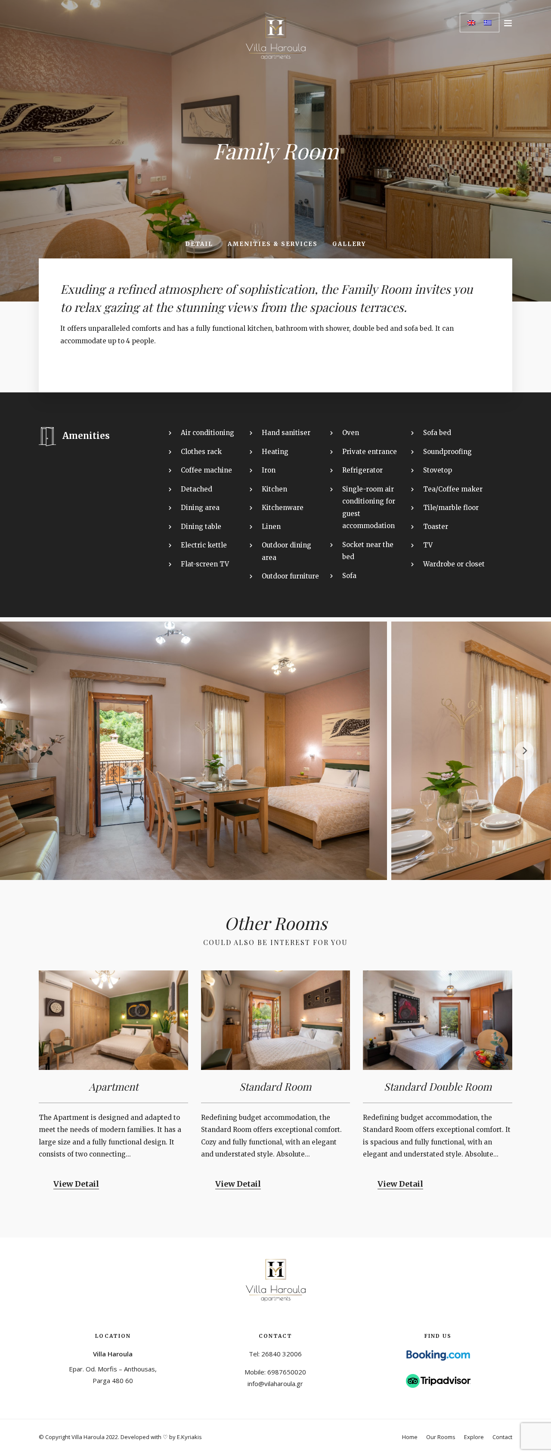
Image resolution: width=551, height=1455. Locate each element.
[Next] (524, 750)
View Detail (76, 1184)
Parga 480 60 (113, 1380)
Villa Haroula (113, 1353)
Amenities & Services (273, 244)
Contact (502, 1437)
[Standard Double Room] (437, 1020)
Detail (199, 244)
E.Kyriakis (189, 1437)
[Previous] (26, 750)
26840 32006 (281, 1353)
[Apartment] (113, 1020)
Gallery (349, 244)
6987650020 (286, 1372)
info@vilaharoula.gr (275, 1383)
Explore (474, 1437)
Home (410, 1437)
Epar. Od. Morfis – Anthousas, (113, 1369)
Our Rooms (440, 1437)
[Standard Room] (275, 1020)
